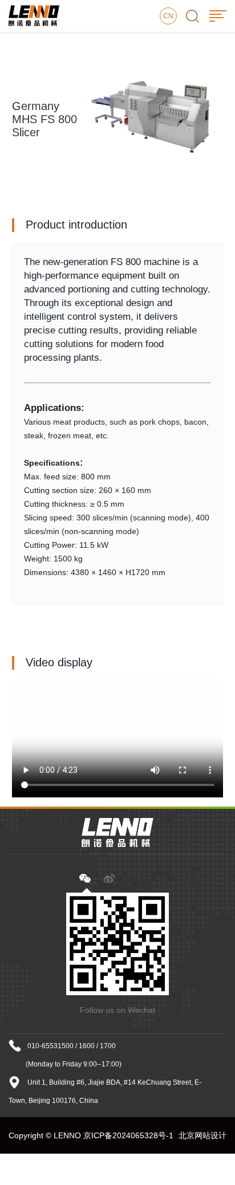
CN (168, 16)
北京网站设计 (202, 1135)
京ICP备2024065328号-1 (128, 1135)
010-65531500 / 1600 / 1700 (71, 1046)
